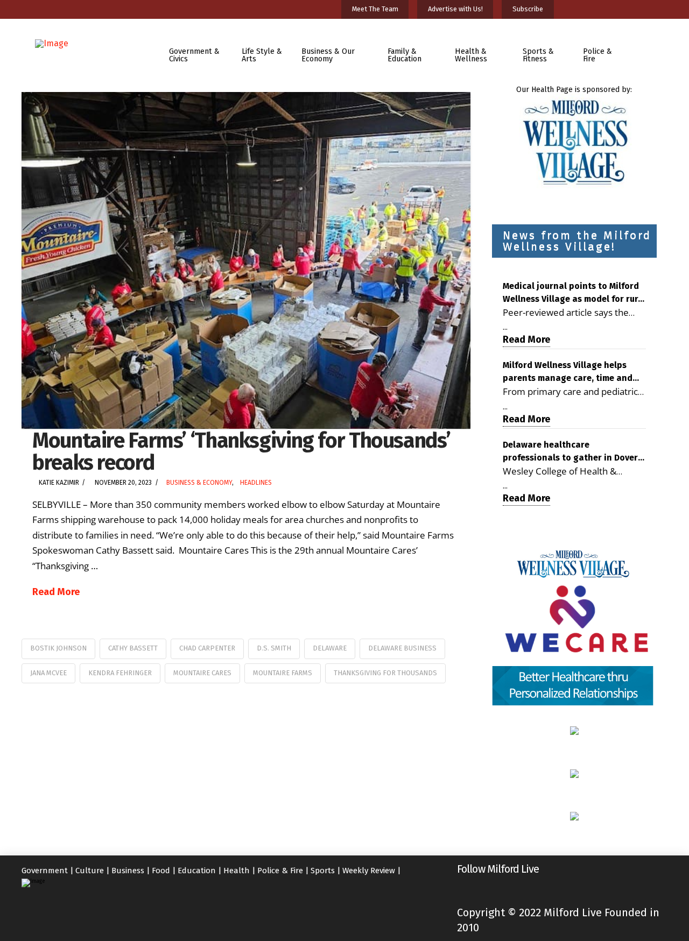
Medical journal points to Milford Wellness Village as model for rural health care (574, 293)
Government (45, 870)
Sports (323, 870)
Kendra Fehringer (120, 673)
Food (161, 870)
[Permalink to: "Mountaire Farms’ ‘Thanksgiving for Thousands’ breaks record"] (246, 260)
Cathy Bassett (133, 648)
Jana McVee (48, 673)
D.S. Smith (274, 648)
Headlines (256, 482)
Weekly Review (368, 870)
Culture (89, 870)
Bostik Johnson (58, 648)
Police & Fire (280, 870)
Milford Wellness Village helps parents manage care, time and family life (567, 372)
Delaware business (402, 648)
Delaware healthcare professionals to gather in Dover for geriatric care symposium (570, 452)
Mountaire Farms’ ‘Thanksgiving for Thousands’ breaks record (241, 451)
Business (127, 870)
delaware (330, 648)
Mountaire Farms (282, 673)
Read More (56, 592)
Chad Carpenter (207, 648)
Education (197, 870)
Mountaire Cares (202, 673)
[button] (648, 47)
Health (236, 870)
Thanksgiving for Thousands (385, 673)
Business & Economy (199, 482)
